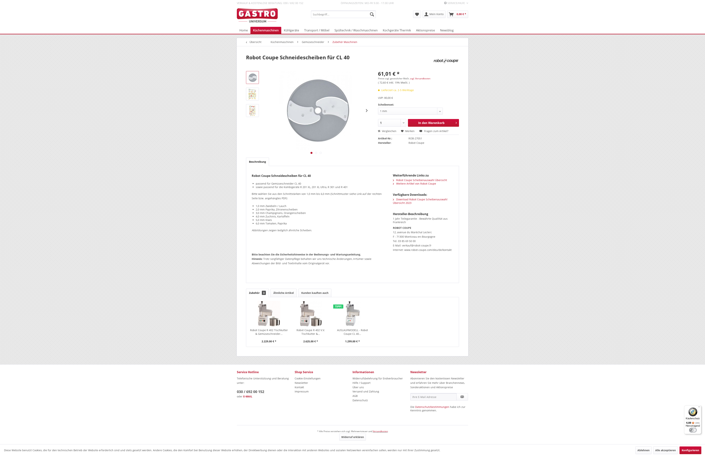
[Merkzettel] (417, 14)
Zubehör (257, 293)
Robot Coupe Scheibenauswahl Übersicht (421, 180)
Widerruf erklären (352, 437)
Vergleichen (388, 131)
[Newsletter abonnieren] (462, 397)
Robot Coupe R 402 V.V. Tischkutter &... (311, 332)
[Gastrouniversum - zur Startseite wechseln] (257, 15)
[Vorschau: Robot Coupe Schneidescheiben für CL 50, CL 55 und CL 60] (252, 94)
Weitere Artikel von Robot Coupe (415, 183)
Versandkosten (380, 431)
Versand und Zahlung (365, 391)
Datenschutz (360, 400)
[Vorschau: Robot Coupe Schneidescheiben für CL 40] (252, 77)
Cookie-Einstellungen (308, 378)
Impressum (302, 391)
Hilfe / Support (361, 383)
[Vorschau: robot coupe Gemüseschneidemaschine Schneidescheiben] (252, 110)
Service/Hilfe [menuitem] (456, 3)
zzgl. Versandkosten (420, 78)
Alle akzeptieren (665, 450)
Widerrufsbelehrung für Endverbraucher (377, 378)
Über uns (358, 387)
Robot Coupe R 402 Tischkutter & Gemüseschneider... (269, 332)
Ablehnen (643, 450)
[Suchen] (372, 14)
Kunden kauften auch (314, 293)
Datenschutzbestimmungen (432, 407)
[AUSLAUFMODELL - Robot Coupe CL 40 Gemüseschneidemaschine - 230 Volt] (352, 314)
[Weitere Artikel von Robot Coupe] (446, 61)
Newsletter (301, 383)
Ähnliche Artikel (283, 293)
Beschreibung (257, 161)
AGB (355, 396)
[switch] (693, 430)
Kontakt (299, 387)
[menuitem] (343, 14)
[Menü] (699, 407)
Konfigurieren (690, 450)
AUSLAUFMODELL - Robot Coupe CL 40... (352, 332)
